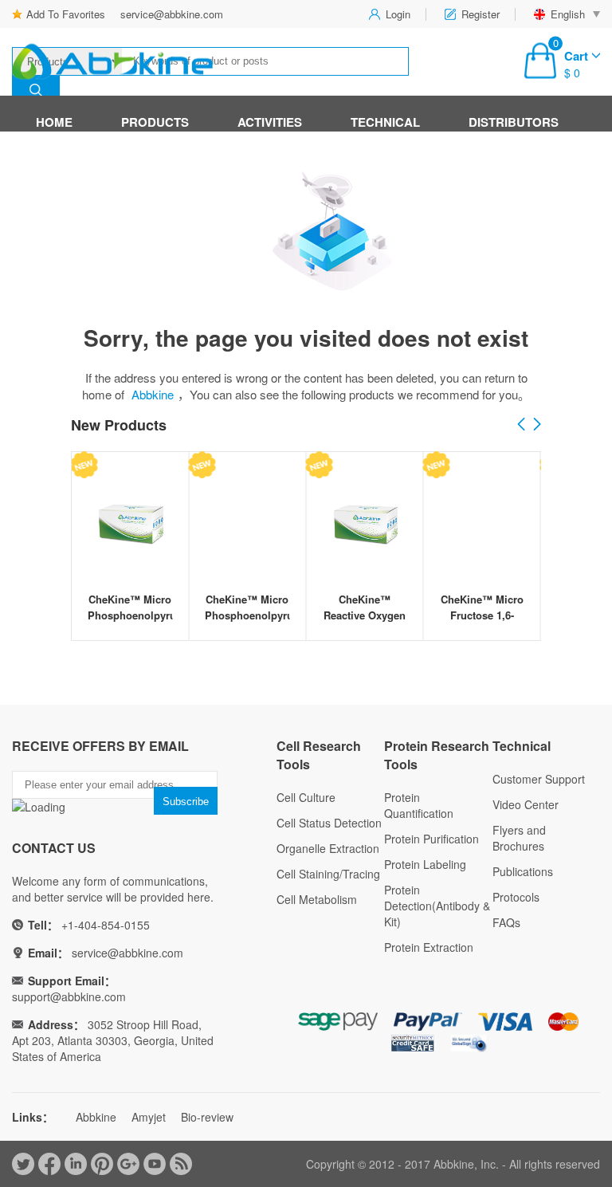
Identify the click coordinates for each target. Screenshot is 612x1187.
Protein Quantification (418, 805)
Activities (269, 122)
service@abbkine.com (171, 14)
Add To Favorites (65, 14)
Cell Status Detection (329, 823)
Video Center (525, 804)
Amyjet (148, 1117)
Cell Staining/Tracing (328, 874)
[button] (537, 425)
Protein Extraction (428, 947)
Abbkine (152, 394)
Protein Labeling (425, 864)
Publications (522, 871)
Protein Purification (431, 839)
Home (54, 122)
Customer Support (538, 779)
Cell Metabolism (317, 899)
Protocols (515, 897)
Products (155, 122)
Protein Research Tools (436, 755)
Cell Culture (306, 797)
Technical (385, 122)
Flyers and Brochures (519, 838)
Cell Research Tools (319, 755)
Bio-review (207, 1117)
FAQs (506, 922)
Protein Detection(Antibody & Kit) (437, 906)
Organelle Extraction (328, 848)
